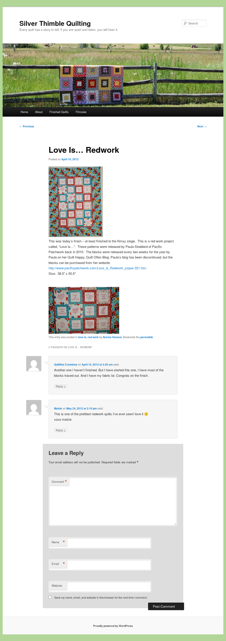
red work (93, 337)
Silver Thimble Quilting (55, 23)
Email (58, 563)
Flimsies (81, 112)
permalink (146, 337)
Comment (59, 481)
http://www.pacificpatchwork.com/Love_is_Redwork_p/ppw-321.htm (97, 268)
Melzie (58, 408)
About (39, 112)
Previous (26, 126)
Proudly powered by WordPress (113, 626)
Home (24, 112)
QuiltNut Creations (65, 364)
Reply (61, 386)
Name (58, 542)
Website (57, 585)
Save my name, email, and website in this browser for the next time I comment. (100, 597)
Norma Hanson (112, 337)
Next (202, 126)
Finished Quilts (59, 112)
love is (82, 337)
